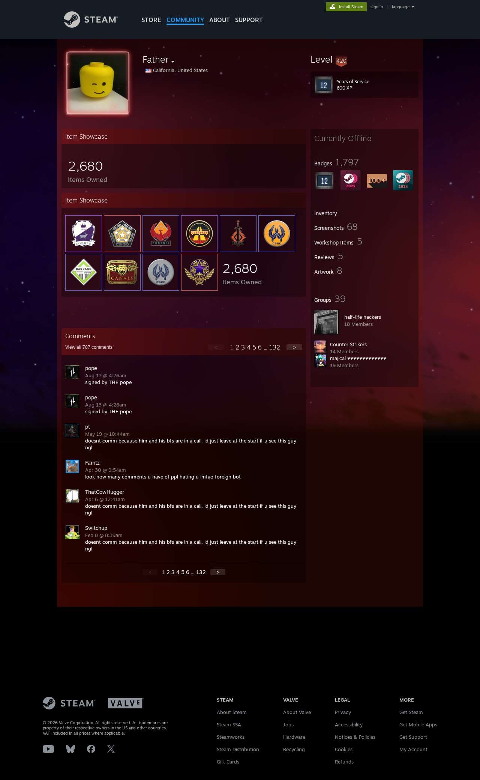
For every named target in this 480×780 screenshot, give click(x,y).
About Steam (232, 712)
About (219, 20)
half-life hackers (362, 317)
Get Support (413, 737)
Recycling (294, 749)
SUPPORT (249, 20)
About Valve (297, 712)
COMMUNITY (185, 20)
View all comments (88, 347)
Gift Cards (228, 762)
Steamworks (230, 737)
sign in (376, 6)
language (401, 6)
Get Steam (411, 712)
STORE (151, 20)
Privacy (343, 712)
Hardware (294, 737)
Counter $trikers (348, 344)
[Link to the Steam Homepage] (91, 25)
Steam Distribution (238, 749)
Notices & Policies (355, 737)
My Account (413, 749)
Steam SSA (229, 725)
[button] (364, 59)
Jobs (288, 725)
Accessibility (349, 725)
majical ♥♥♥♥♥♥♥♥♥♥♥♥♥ (358, 358)
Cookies (343, 749)
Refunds (344, 762)
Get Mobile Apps (418, 725)
